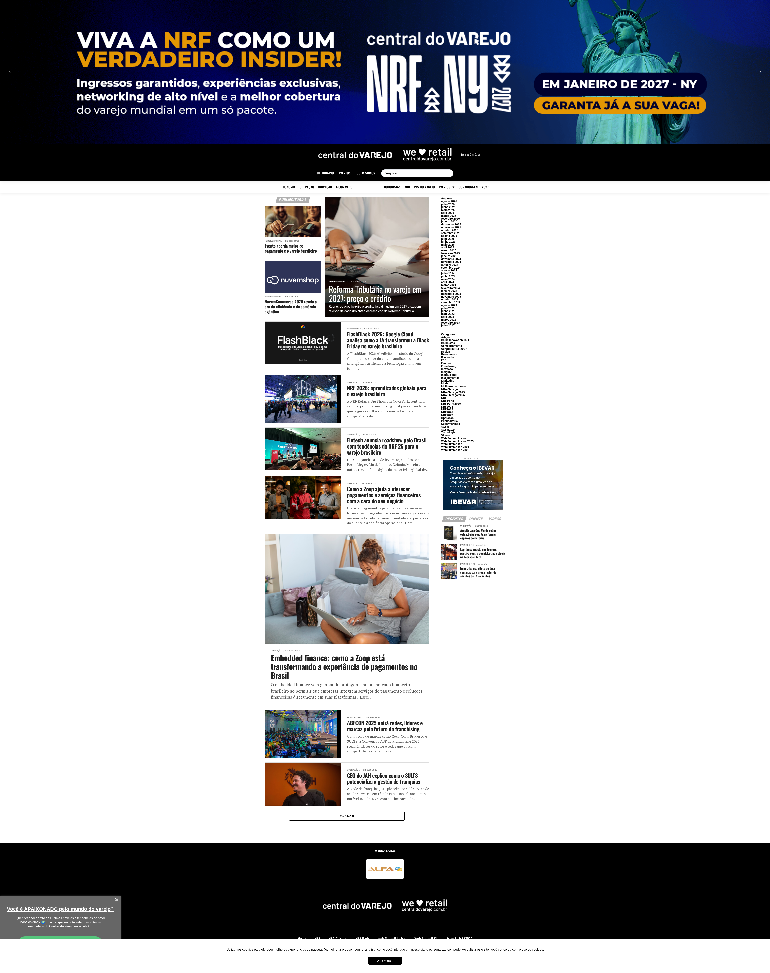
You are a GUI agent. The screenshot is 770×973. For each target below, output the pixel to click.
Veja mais (347, 815)
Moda (444, 383)
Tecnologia (448, 432)
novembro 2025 (451, 227)
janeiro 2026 (449, 221)
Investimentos (450, 378)
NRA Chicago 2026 (453, 395)
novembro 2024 (451, 262)
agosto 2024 (449, 270)
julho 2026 (448, 204)
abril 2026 (447, 213)
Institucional (449, 375)
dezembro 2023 (451, 294)
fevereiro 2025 (450, 253)
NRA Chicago (449, 389)
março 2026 (448, 216)
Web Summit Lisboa (454, 438)
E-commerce (345, 187)
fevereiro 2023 (450, 322)
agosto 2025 (449, 236)
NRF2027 (447, 415)
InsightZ (446, 372)
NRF (444, 398)
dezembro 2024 (451, 259)
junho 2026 (448, 207)
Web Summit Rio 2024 (455, 447)
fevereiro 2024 (450, 288)
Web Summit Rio (451, 444)
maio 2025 (448, 244)
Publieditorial (369, 187)
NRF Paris (447, 401)
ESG (444, 360)
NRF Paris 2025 (451, 403)
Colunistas (392, 187)
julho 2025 (448, 239)
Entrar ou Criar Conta (470, 154)
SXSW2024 (448, 429)
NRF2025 (447, 409)
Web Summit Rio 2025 (455, 450)
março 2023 (448, 319)
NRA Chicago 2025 (453, 392)
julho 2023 (448, 308)
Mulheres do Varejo (420, 187)
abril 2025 (447, 247)
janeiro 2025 (449, 256)
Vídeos (445, 435)
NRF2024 (447, 406)
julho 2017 (448, 325)
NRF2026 (447, 412)
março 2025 (448, 250)
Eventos (444, 187)
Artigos (445, 337)
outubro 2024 (449, 265)
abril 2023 (447, 317)
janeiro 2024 (449, 291)
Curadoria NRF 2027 (474, 187)
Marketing (447, 380)
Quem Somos (366, 173)
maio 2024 (448, 279)
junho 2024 (448, 276)
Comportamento (451, 346)
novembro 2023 (451, 296)
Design (445, 351)
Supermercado (450, 424)
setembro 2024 (450, 267)
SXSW (445, 426)
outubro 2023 (449, 299)
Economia (288, 187)
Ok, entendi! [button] (385, 960)
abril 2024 (447, 282)
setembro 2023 (450, 302)
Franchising (448, 366)
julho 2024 (448, 273)
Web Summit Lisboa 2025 (457, 441)
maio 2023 (448, 314)
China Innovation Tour (455, 340)
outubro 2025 (449, 230)
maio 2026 (448, 210)
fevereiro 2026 (450, 218)
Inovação (325, 187)
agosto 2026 (449, 201)
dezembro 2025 (451, 224)
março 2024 (448, 285)
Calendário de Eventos (334, 173)
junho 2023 (448, 311)
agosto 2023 (449, 305)
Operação (307, 187)
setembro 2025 (450, 233)
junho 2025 (448, 241)
